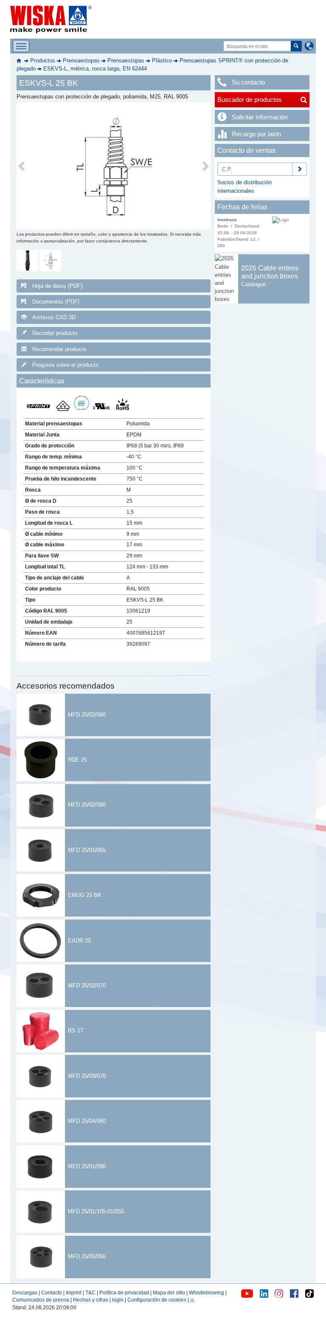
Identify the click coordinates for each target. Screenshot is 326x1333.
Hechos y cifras (90, 1299)
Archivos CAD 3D (54, 317)
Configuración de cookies (156, 1299)
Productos (42, 60)
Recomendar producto (59, 349)
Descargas (24, 1292)
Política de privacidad (124, 1292)
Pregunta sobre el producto (65, 365)
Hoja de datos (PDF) (57, 286)
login (118, 1299)
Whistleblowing (207, 1292)
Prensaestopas (81, 60)
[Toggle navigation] (21, 46)
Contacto (51, 1292)
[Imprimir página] (192, 1299)
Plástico (162, 60)
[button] (21, 166)
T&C (90, 1292)
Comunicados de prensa (40, 1299)
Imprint (74, 1292)
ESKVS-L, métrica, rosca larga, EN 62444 (95, 68)
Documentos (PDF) (55, 301)
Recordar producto (54, 333)
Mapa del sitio (169, 1292)
